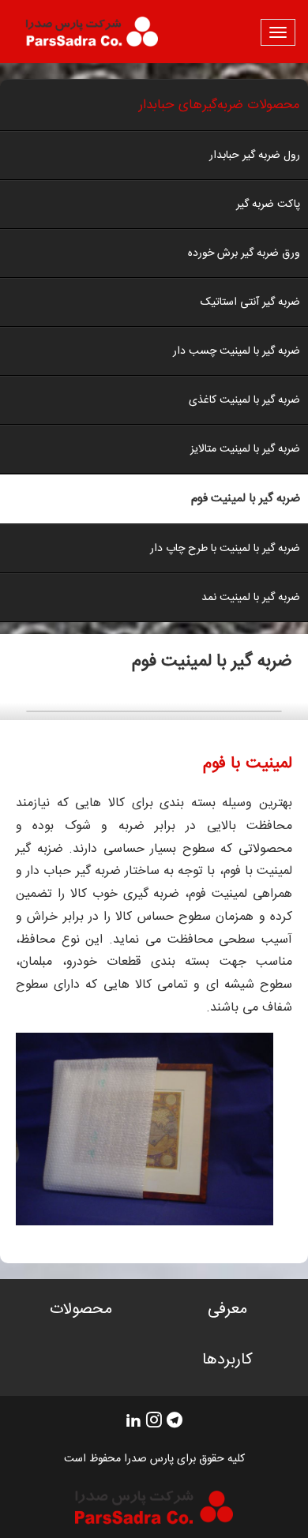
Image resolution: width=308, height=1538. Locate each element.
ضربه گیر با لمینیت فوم (245, 498)
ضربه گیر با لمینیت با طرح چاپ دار (225, 548)
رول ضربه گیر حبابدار (254, 155)
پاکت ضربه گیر (268, 204)
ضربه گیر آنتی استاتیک (250, 302)
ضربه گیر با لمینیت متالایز (245, 449)
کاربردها (227, 1360)
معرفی (227, 1310)
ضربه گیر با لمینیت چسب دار (236, 351)
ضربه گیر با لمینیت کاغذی (244, 400)
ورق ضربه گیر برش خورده (244, 253)
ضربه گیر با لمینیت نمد (250, 597)
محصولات (81, 1310)
